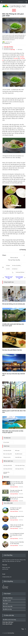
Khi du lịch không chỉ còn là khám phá (19, 277)
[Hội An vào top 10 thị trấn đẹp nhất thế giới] (14, 362)
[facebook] (1, 2)
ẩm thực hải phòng (16, 265)
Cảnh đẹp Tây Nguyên (6, 473)
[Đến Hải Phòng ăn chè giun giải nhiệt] (14, 25)
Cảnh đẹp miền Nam (7, 468)
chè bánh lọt (14, 268)
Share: (4, 255)
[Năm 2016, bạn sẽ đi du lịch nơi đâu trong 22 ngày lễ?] (14, 422)
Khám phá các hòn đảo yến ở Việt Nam (9, 277)
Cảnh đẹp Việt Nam (8, 46)
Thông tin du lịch (6, 457)
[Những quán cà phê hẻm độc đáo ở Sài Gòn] (14, 395)
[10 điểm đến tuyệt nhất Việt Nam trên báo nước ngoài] (14, 315)
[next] (8, 499)
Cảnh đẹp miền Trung (19, 465)
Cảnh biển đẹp (18, 457)
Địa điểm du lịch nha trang (9, 619)
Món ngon (17, 450)
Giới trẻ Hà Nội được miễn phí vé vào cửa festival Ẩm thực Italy (16, 483)
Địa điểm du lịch (18, 453)
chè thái (16, 58)
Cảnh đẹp (12, 49)
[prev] (8, 483)
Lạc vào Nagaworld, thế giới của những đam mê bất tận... (17, 535)
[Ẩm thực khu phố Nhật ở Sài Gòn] (14, 340)
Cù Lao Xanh (6, 442)
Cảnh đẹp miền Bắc (7, 465)
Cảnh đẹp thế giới (7, 450)
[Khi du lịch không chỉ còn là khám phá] (14, 294)
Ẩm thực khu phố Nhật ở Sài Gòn (12, 350)
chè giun (22, 56)
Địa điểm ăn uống (7, 609)
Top (22, 629)
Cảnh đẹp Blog (11, 633)
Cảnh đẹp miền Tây (19, 468)
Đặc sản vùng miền (7, 453)
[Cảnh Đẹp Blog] (14, 7)
